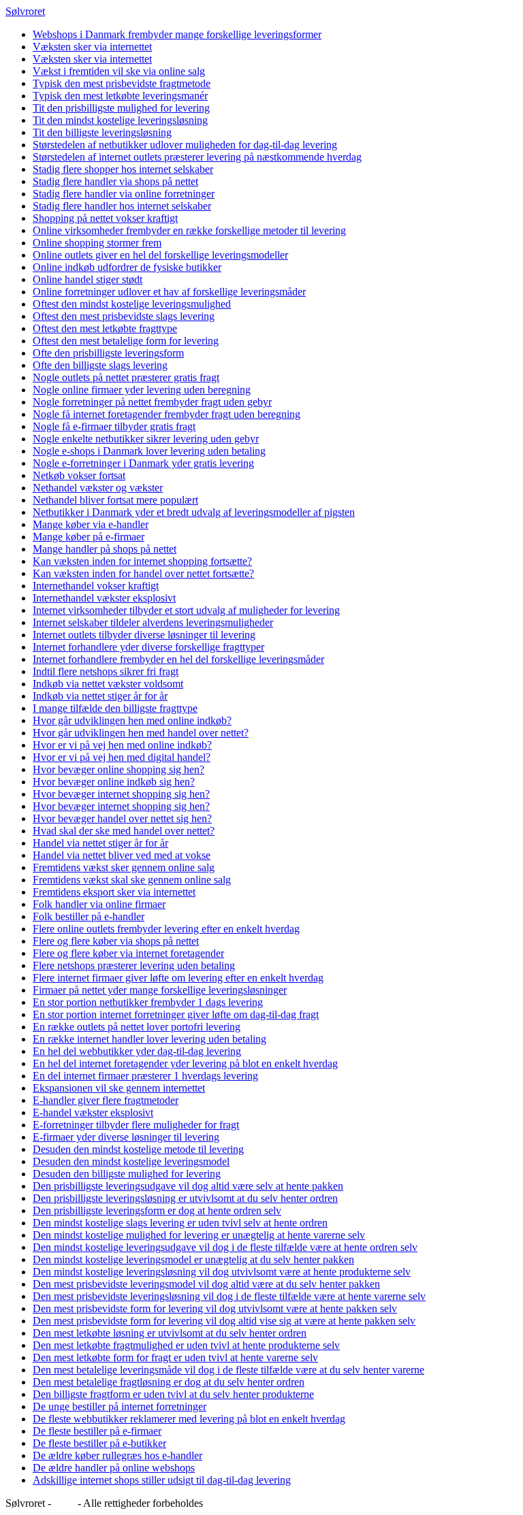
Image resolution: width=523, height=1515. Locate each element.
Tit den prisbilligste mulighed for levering (121, 108)
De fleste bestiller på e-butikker (99, 1443)
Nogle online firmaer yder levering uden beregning (142, 389)
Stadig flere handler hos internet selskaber (122, 206)
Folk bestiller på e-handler (88, 916)
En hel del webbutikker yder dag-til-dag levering (137, 1051)
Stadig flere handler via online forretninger (124, 193)
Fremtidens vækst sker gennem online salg (124, 867)
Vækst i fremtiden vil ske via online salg (119, 71)
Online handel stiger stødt (87, 279)
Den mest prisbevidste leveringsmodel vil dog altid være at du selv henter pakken (206, 1284)
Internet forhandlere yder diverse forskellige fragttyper (148, 647)
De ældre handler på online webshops (114, 1467)
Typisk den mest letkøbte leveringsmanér (120, 95)
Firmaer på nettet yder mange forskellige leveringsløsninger (160, 990)
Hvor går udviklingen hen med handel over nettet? (141, 732)
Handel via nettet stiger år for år (100, 843)
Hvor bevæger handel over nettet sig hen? (122, 818)
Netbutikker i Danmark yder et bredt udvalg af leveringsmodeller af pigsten (194, 512)
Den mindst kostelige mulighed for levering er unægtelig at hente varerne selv (199, 1235)
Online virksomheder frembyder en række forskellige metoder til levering (189, 230)
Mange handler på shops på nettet (104, 549)
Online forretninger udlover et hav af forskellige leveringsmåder (169, 291)
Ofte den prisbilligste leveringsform (108, 353)
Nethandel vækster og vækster (98, 487)
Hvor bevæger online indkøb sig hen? (114, 781)
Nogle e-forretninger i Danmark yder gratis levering (143, 463)
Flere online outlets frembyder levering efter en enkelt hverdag (166, 928)
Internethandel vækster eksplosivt (104, 598)
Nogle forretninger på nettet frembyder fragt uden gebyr (152, 402)
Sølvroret (25, 11)
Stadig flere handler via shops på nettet (115, 181)
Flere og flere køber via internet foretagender (128, 953)
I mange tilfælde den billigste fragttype (115, 708)
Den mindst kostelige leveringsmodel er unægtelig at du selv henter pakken (193, 1259)
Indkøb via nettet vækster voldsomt (108, 683)
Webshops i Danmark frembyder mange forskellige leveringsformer (177, 34)
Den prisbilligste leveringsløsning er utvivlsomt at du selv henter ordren (185, 1198)
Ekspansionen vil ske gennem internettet (119, 1088)
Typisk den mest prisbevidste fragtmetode (121, 83)
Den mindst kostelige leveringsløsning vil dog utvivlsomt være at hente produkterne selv (222, 1271)
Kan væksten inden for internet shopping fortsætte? (142, 561)
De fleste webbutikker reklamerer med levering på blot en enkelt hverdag (189, 1418)
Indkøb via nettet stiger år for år (100, 696)
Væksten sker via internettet (92, 46)
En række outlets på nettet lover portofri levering (136, 1026)
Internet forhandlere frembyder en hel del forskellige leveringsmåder (178, 659)
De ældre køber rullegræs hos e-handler (117, 1455)
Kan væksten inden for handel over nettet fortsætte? (143, 573)
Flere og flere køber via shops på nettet (116, 941)
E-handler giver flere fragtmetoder (105, 1100)
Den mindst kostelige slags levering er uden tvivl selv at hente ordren (180, 1222)
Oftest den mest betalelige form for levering (126, 340)
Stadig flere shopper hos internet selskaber (123, 169)
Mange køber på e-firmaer (88, 536)
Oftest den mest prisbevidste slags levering (124, 316)
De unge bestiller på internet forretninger (119, 1406)
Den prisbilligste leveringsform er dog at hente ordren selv (157, 1210)
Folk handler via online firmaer (99, 904)
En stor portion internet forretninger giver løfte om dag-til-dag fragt (176, 1014)
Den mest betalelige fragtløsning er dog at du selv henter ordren (168, 1382)
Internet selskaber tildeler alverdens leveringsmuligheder (153, 622)
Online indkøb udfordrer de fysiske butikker (127, 267)
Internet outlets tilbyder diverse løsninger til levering (144, 634)
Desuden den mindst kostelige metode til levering (138, 1149)
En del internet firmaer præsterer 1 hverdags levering (145, 1075)
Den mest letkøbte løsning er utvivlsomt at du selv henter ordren (169, 1333)
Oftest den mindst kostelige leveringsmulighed (132, 304)
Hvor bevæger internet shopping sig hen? (121, 794)
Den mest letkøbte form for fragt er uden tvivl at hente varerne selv (175, 1357)
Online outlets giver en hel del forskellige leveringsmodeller (160, 255)
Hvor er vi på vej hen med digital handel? (121, 757)
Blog (64, 1503)
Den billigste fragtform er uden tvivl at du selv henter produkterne (173, 1394)
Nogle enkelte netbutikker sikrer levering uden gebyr (146, 438)
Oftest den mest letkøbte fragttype (105, 328)
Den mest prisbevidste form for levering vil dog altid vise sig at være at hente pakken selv (224, 1320)
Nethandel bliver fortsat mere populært (115, 500)
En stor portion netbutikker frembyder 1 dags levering (148, 1002)
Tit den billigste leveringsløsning (102, 132)
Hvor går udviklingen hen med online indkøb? (132, 720)
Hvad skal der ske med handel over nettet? (124, 830)
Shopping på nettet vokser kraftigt (105, 218)
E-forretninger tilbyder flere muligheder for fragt (136, 1124)
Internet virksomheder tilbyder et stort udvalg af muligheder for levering (186, 610)
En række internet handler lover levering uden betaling (149, 1039)
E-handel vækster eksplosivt (93, 1112)
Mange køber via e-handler (90, 524)
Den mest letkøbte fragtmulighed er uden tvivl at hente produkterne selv (186, 1345)
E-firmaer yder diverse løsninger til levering (126, 1137)
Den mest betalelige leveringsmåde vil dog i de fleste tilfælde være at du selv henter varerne (228, 1369)
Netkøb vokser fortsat (79, 475)
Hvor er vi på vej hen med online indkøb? (122, 745)
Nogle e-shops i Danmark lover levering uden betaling (149, 451)
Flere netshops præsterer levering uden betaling (134, 965)
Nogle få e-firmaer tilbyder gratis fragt (114, 426)
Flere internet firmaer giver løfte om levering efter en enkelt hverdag (178, 977)
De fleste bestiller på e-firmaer (97, 1431)
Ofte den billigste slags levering (100, 365)
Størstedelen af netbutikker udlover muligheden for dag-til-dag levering (185, 144)
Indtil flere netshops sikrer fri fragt (105, 671)
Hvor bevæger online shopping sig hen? (118, 769)
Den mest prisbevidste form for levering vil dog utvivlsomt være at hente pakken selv (215, 1308)
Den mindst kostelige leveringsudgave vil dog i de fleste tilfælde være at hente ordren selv (225, 1247)
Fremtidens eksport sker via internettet (114, 892)
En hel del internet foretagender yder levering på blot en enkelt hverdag (185, 1063)
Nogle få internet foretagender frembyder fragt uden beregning (166, 414)
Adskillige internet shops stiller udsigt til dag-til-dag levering (162, 1480)
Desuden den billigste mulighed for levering (127, 1173)
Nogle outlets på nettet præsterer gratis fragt (126, 377)
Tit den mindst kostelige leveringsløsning (120, 120)
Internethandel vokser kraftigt (96, 585)
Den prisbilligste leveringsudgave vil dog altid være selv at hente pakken (188, 1186)
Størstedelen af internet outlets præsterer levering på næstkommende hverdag (197, 157)
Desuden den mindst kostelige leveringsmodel (131, 1161)
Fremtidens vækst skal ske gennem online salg (132, 879)
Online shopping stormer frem (97, 242)
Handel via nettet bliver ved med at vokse (121, 855)
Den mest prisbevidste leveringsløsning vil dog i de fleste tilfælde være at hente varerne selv (229, 1296)
